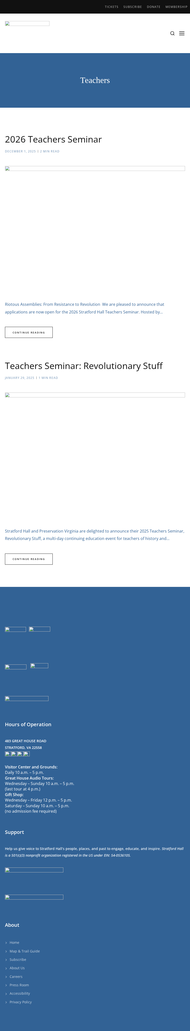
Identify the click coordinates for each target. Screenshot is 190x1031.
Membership (177, 7)
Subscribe (132, 7)
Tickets (112, 7)
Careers (16, 976)
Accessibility (20, 993)
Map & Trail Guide (25, 951)
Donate (154, 7)
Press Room (19, 985)
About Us (17, 968)
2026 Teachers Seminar (53, 139)
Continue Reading (29, 332)
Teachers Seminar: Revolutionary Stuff (84, 366)
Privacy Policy (21, 1002)
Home (14, 942)
